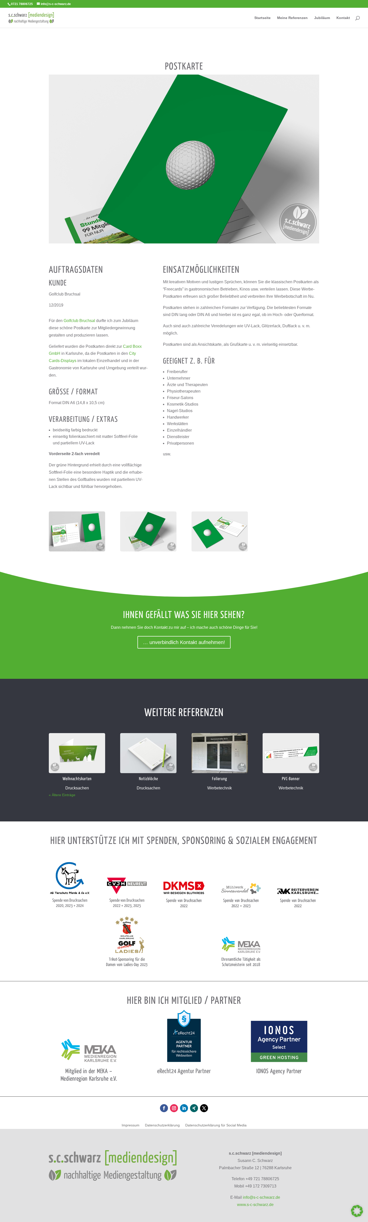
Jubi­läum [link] (322, 18)
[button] (164, 1108)
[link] (31, 17)
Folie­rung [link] (219, 779)
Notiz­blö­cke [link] (148, 779)
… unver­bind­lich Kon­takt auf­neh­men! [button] (184, 642)
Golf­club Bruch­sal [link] (79, 321)
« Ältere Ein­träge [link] (62, 795)
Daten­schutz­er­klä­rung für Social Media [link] (216, 1125)
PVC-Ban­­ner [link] (291, 779)
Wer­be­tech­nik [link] (219, 788)
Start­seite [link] (262, 18)
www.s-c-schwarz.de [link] (255, 1204)
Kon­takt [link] (343, 18)
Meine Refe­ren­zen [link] (292, 18)
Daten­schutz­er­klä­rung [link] (162, 1125)
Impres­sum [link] (130, 1125)
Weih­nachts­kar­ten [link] (77, 779)
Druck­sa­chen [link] (77, 788)
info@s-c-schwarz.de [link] (261, 1197)
